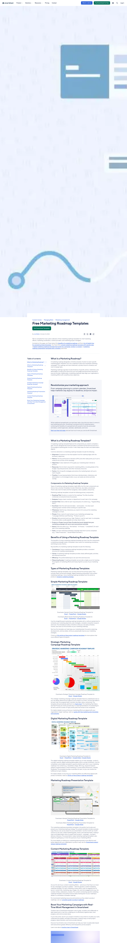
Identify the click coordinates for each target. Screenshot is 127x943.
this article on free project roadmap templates (71, 635)
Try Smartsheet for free (102, 3)
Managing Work (48, 320)
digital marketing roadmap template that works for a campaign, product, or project (57, 347)
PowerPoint (72, 614)
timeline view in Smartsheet (70, 927)
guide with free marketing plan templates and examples (74, 713)
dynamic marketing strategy (65, 577)
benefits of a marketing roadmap (67, 343)
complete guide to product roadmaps (73, 900)
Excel (66, 614)
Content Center (37, 320)
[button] (117, 3)
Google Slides (77, 758)
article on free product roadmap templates (80, 775)
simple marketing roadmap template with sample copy (77, 345)
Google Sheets (81, 614)
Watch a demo (86, 3)
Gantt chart (78, 704)
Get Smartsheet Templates (42, 328)
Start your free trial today (58, 430)
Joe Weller (37, 334)
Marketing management (62, 320)
